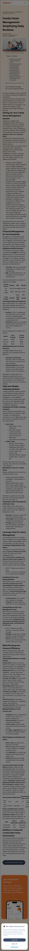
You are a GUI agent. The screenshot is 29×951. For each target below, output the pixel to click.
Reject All (14, 944)
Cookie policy (14, 947)
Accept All (14, 940)
